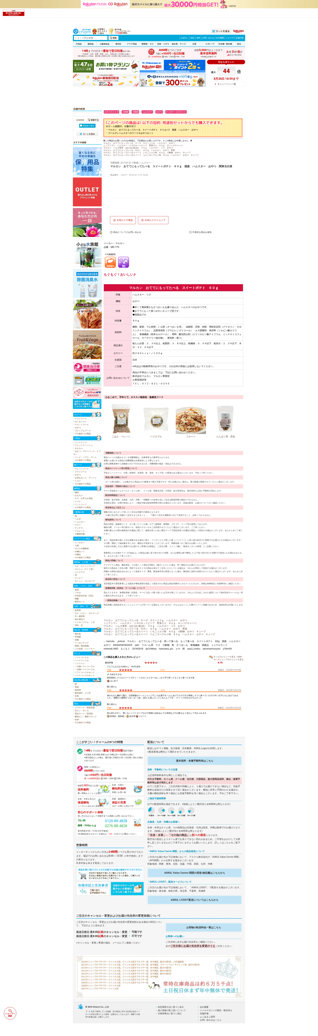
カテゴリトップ (111, 112)
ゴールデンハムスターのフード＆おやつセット (130, 133)
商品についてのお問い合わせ (127, 232)
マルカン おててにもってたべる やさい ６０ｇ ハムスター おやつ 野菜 (139, 150)
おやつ (159, 112)
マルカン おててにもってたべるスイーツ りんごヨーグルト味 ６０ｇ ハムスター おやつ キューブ (151, 155)
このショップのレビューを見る (229, 659)
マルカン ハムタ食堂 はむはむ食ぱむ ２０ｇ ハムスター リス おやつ (138, 147)
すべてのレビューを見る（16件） (228, 656)
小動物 (125, 112)
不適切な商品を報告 (202, 232)
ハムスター (147, 112)
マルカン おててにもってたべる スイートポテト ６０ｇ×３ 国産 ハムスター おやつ (153, 130)
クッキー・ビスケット (176, 112)
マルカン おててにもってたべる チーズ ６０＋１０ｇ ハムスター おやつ (139, 143)
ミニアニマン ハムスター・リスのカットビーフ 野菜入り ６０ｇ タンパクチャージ (143, 145)
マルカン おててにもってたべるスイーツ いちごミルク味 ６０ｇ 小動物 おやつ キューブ (147, 152)
